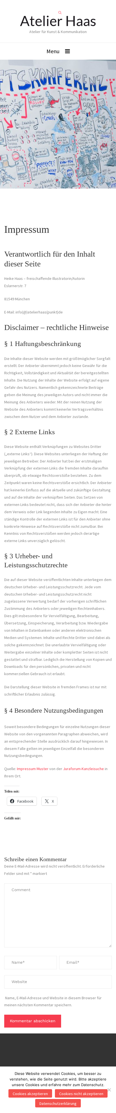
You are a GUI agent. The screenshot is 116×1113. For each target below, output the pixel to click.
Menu (52, 51)
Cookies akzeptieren (30, 1093)
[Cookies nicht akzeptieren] (109, 1090)
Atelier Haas (58, 20)
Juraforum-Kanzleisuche (83, 768)
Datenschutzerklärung (58, 1103)
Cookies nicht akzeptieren (81, 1093)
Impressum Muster (32, 768)
